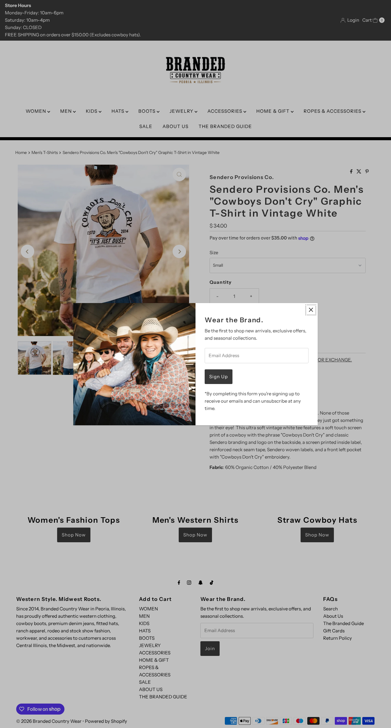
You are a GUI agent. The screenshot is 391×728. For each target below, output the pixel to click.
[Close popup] (310, 310)
